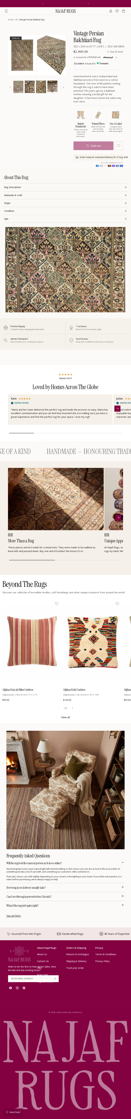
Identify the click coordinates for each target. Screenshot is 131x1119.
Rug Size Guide (45, 981)
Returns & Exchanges (77, 954)
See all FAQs (13, 916)
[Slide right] (72, 708)
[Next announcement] (88, 3)
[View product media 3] (18, 86)
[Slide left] (58, 708)
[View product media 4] (30, 86)
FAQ (39, 967)
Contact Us (43, 961)
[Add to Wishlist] (118, 145)
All (16, 19)
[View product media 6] (52, 86)
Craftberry (77, 1012)
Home (10, 19)
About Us (42, 954)
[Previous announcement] (42, 3)
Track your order (75, 967)
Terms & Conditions (105, 954)
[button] (6, 11)
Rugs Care (42, 974)
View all (65, 717)
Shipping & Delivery (76, 961)
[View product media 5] (41, 86)
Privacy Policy (102, 961)
